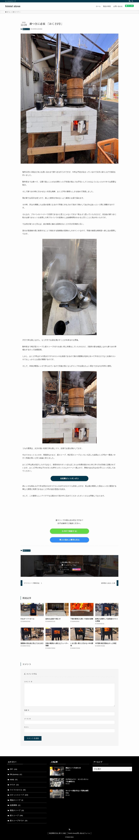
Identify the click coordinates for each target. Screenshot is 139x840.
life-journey (16, 774)
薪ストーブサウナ (18, 820)
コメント (28, 681)
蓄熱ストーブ (17, 810)
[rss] (129, 1)
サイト (26, 727)
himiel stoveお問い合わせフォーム (79, 833)
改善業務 (15, 805)
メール (27, 719)
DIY (13, 769)
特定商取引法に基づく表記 (57, 833)
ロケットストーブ (19, 795)
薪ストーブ (26, 29)
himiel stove (12, 6)
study (13, 779)
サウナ (14, 785)
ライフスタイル (18, 790)
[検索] (132, 1)
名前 (26, 710)
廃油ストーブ (16, 800)
